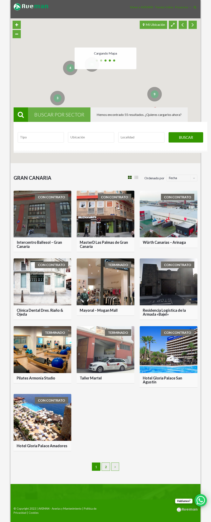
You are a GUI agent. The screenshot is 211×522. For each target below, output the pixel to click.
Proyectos (181, 7)
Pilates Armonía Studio (36, 378)
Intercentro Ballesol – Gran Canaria (39, 244)
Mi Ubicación (155, 24)
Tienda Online (164, 7)
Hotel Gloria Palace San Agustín (162, 380)
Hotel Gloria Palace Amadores (42, 446)
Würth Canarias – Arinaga (164, 242)
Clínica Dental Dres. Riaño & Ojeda (40, 312)
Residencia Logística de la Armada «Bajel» (164, 312)
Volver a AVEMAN (141, 7)
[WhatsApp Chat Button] (201, 500)
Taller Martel (91, 378)
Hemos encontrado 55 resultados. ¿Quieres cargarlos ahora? (139, 115)
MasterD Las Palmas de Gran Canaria (104, 244)
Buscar (186, 137)
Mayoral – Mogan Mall (99, 310)
